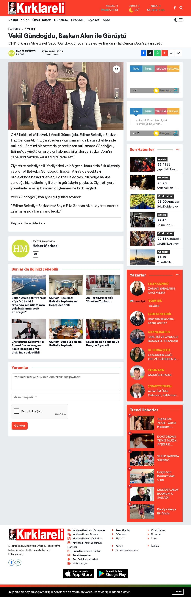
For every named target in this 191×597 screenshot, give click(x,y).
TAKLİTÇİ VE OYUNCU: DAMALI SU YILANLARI (163, 339)
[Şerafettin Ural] (137, 390)
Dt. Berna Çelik (159, 350)
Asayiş (162, 159)
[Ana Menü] (180, 20)
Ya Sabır (154, 305)
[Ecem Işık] (137, 301)
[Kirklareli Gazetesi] (36, 8)
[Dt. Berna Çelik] (137, 354)
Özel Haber (41, 20)
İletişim (155, 546)
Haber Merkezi (45, 246)
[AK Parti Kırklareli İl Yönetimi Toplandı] (103, 285)
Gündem (61, 20)
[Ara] (181, 8)
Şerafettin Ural (160, 386)
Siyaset (94, 20)
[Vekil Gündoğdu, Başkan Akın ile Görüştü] (65, 96)
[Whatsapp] (18, 563)
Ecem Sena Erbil (160, 314)
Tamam (177, 592)
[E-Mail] (36, 254)
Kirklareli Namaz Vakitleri (87, 538)
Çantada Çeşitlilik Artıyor (168, 241)
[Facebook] (11, 563)
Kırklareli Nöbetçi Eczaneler (89, 530)
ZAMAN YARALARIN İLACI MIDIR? (161, 290)
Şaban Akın (156, 370)
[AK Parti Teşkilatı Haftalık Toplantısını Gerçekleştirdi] (66, 285)
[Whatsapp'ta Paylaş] (157, 53)
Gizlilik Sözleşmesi (127, 550)
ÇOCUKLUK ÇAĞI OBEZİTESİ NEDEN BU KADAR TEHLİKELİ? (163, 357)
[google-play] (112, 573)
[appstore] (79, 573)
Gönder (19, 425)
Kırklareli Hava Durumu (86, 534)
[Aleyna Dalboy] (137, 336)
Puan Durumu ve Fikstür (87, 551)
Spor (106, 20)
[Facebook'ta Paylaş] (143, 53)
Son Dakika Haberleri (85, 559)
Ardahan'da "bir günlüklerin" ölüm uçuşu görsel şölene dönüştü (168, 186)
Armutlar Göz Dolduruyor (168, 204)
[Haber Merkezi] (20, 248)
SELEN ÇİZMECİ (158, 283)
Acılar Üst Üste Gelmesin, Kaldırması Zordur (162, 393)
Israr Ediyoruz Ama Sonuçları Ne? (161, 320)
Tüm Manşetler (82, 555)
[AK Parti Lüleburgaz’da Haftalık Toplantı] (66, 329)
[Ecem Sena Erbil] (137, 318)
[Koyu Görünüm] (175, 20)
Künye (119, 546)
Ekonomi (77, 20)
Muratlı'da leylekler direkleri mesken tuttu (166, 260)
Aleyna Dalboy (159, 332)
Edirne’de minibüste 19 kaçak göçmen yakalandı (167, 223)
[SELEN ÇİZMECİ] (137, 288)
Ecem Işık (155, 300)
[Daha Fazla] (165, 53)
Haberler (14, 29)
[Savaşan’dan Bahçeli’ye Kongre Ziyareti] (103, 329)
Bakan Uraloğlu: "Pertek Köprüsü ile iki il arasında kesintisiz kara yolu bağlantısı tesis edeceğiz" (29, 305)
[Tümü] (177, 149)
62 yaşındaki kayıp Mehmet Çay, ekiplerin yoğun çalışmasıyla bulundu (167, 167)
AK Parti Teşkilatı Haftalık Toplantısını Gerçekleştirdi (63, 301)
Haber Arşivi (80, 563)
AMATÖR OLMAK (160, 375)
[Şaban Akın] (137, 372)
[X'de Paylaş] (150, 53)
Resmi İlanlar (18, 20)
